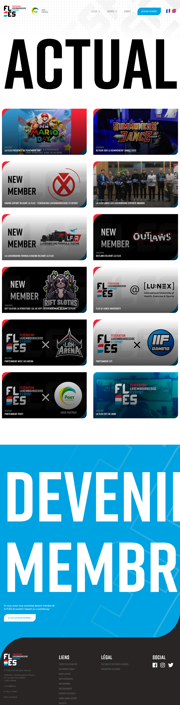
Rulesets (63, 703)
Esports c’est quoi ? (67, 693)
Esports (110, 11)
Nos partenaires (66, 678)
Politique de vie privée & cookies (114, 664)
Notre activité (65, 673)
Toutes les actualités (68, 664)
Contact (127, 11)
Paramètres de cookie (110, 669)
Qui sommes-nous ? (67, 669)
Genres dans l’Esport (68, 698)
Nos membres (64, 683)
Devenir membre (149, 11)
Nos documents (65, 688)
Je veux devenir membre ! (20, 617)
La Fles (94, 11)
